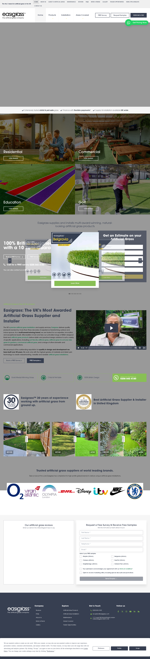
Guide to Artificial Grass (56, 2)
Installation (65, 15)
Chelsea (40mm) (88, 553)
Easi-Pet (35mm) (119, 553)
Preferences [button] (50, 651)
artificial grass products (20, 337)
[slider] (109, 348)
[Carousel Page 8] (80, 293)
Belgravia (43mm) (120, 550)
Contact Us (38, 6)
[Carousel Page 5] (75, 293)
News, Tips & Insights (132, 2)
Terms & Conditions (126, 562)
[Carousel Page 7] (79, 293)
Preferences (101, 648)
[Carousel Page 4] (74, 293)
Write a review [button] (61, 534)
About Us (43, 2)
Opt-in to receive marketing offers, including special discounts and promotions (107, 566)
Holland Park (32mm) (121, 557)
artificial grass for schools (58, 340)
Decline (119, 648)
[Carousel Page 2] (70, 293)
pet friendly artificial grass (39, 340)
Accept (138, 648)
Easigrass (54, 327)
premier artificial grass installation (22, 327)
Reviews (80, 2)
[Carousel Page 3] (72, 293)
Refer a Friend (95, 2)
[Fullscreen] (144, 348)
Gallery (105, 2)
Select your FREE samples (88, 547)
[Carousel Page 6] (77, 293)
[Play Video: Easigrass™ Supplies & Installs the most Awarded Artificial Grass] (111, 328)
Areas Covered (82, 15)
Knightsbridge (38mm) (89, 557)
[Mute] (135, 348)
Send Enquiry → (111, 572)
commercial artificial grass (27, 342)
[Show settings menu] (140, 348)
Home (36, 2)
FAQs (87, 2)
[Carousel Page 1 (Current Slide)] (69, 293)
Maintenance (71, 2)
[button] (52, 18)
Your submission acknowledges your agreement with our (107, 562)
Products (52, 15)
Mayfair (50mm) (87, 550)
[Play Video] (78, 348)
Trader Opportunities (117, 2)
